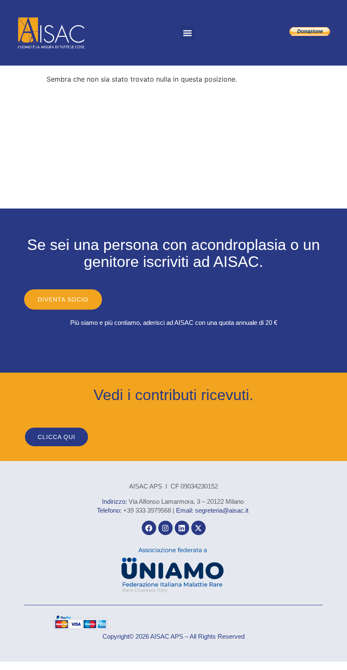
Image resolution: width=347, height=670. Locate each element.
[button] (188, 33)
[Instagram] (165, 528)
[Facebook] (149, 528)
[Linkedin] (182, 528)
